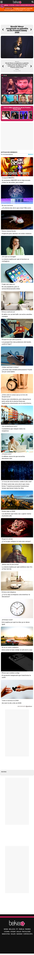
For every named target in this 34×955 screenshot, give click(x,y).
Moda (6, 929)
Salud (18, 931)
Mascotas (6, 934)
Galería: (17, 108)
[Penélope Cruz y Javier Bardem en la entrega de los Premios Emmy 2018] (6, 115)
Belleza (12, 929)
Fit (17, 929)
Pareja (21, 929)
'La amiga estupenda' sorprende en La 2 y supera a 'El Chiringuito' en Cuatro (18, 9)
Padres (28, 929)
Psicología (26, 931)
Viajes (13, 934)
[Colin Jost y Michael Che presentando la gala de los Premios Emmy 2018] (23, 115)
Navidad (19, 934)
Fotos (12, 5)
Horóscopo (27, 934)
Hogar (13, 931)
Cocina (7, 931)
